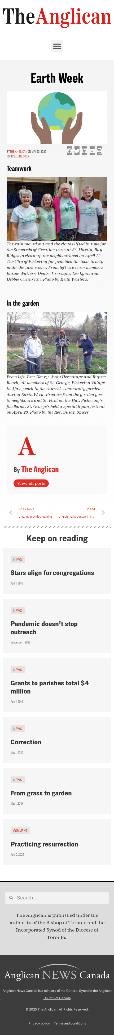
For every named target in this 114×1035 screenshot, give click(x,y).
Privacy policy (39, 1023)
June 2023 (22, 156)
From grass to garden (41, 793)
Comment (20, 831)
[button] (57, 46)
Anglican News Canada (20, 991)
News (17, 559)
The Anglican (18, 151)
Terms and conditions (70, 1023)
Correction (26, 742)
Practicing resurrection (44, 844)
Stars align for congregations (52, 572)
